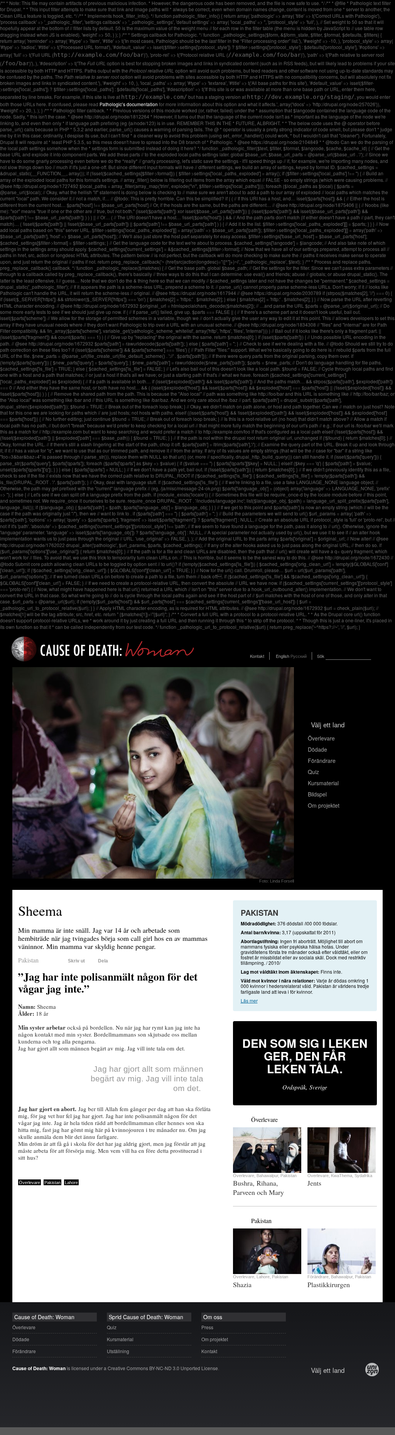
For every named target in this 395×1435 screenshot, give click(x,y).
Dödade (317, 749)
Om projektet (323, 805)
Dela (103, 961)
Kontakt (257, 656)
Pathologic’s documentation (129, 104)
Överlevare (321, 738)
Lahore (71, 1182)
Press (207, 1327)
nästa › (244, 1118)
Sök (320, 656)
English (282, 656)
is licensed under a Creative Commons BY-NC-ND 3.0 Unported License (115, 1368)
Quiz (313, 772)
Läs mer (249, 1000)
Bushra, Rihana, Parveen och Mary (258, 1187)
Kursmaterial (323, 783)
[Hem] (103, 662)
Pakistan (28, 960)
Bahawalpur (267, 1175)
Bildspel (317, 794)
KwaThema (341, 1175)
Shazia (242, 1284)
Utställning (118, 1351)
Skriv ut (76, 961)
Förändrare (322, 760)
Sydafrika (363, 1175)
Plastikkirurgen (328, 1284)
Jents (314, 1183)
